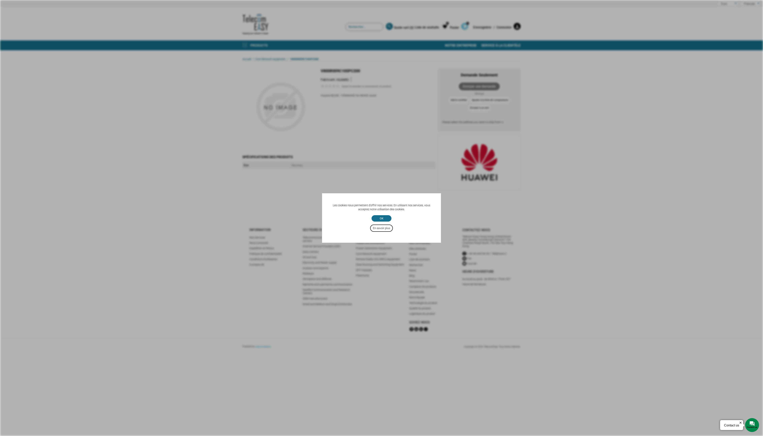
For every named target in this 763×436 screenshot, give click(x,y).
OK (381, 218)
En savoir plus (381, 228)
